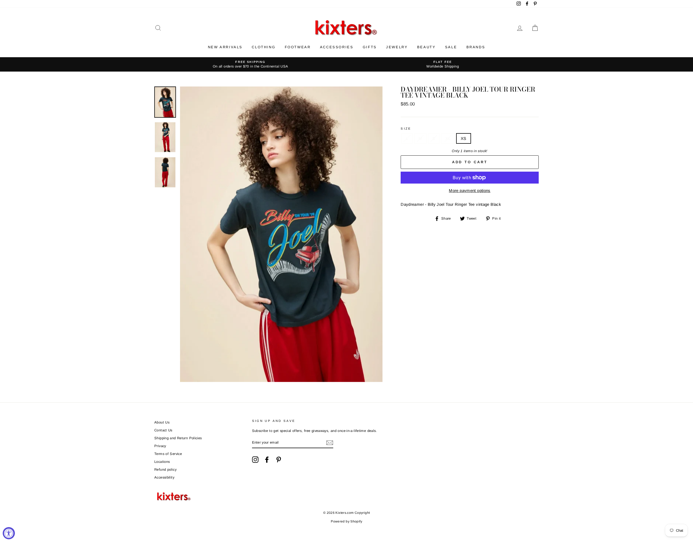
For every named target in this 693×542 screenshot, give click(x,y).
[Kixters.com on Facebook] (267, 459)
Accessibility (164, 477)
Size (406, 128)
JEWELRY (397, 47)
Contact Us (163, 430)
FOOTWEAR (298, 47)
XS (463, 138)
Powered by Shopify (346, 521)
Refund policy (165, 469)
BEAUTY (426, 47)
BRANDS (475, 47)
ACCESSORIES (337, 47)
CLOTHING (263, 47)
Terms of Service (168, 454)
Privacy (160, 446)
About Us (161, 422)
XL (447, 138)
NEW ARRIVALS (225, 47)
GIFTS (370, 47)
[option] (250, 64)
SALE (451, 47)
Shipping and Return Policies (178, 438)
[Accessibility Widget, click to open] (9, 533)
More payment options (470, 190)
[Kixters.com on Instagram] (255, 459)
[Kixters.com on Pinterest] (278, 459)
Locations (162, 462)
